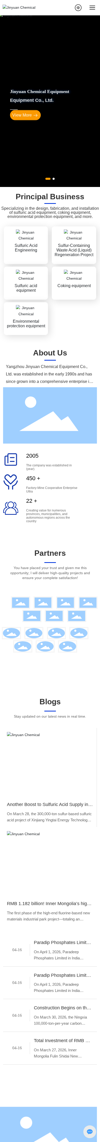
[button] (48, 244)
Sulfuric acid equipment (26, 354)
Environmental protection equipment (26, 390)
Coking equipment (74, 352)
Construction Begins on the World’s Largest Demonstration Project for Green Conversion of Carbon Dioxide (61, 1075)
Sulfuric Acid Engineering (26, 314)
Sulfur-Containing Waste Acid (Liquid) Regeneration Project (74, 316)
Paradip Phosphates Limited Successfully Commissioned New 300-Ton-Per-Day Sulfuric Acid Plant (63, 1010)
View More (22, 150)
